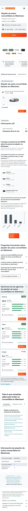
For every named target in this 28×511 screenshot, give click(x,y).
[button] (2, 8)
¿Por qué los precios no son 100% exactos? (11, 506)
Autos (18, 475)
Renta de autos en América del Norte (13, 477)
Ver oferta (22, 111)
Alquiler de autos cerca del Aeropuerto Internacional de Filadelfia (13, 419)
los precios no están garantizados (14, 496)
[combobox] (9, 19)
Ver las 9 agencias (5, 384)
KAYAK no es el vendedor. (9, 500)
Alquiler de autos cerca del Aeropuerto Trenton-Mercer (13, 431)
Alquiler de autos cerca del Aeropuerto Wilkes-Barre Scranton (13, 427)
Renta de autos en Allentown (13, 483)
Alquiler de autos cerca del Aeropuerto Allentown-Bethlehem (13, 423)
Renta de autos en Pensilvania (13, 480)
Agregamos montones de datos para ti (12, 503)
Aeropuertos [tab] (6, 404)
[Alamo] (23, 324)
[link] (14, 235)
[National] (23, 296)
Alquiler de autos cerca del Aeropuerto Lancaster (13, 434)
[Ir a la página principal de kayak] (10, 8)
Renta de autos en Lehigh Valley (13, 481)
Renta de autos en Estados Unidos (13, 478)
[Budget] (23, 352)
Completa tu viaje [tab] (17, 404)
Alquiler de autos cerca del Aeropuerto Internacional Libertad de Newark (13, 416)
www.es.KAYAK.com (11, 475)
